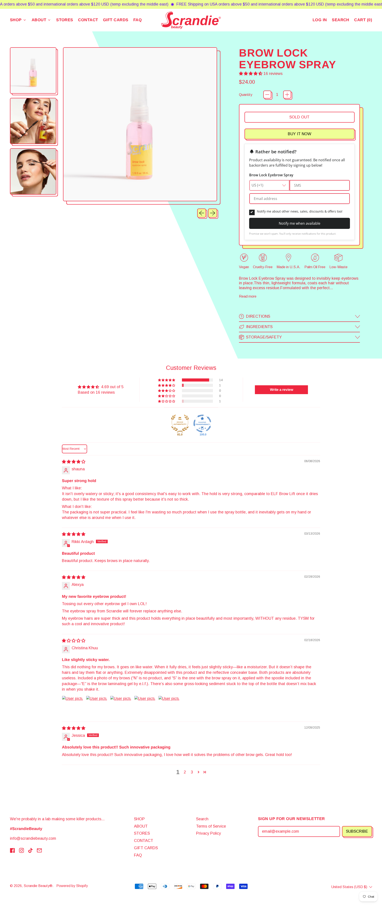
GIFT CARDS (115, 20)
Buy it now (299, 134)
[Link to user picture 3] (120, 706)
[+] (287, 95)
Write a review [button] (281, 389)
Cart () (363, 21)
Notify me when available (299, 223)
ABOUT (141, 826)
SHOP (139, 819)
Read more (247, 296)
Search (202, 819)
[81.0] (180, 423)
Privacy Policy (208, 833)
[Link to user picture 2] (96, 706)
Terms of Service (211, 826)
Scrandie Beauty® (38, 886)
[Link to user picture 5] (169, 706)
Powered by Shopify (72, 886)
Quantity (245, 95)
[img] (73, 462)
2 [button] (185, 772)
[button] (340, 20)
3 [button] (192, 772)
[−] (267, 95)
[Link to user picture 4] (144, 706)
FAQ (137, 20)
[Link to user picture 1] (72, 706)
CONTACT (88, 20)
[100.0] (202, 423)
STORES (64, 20)
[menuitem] (34, 71)
